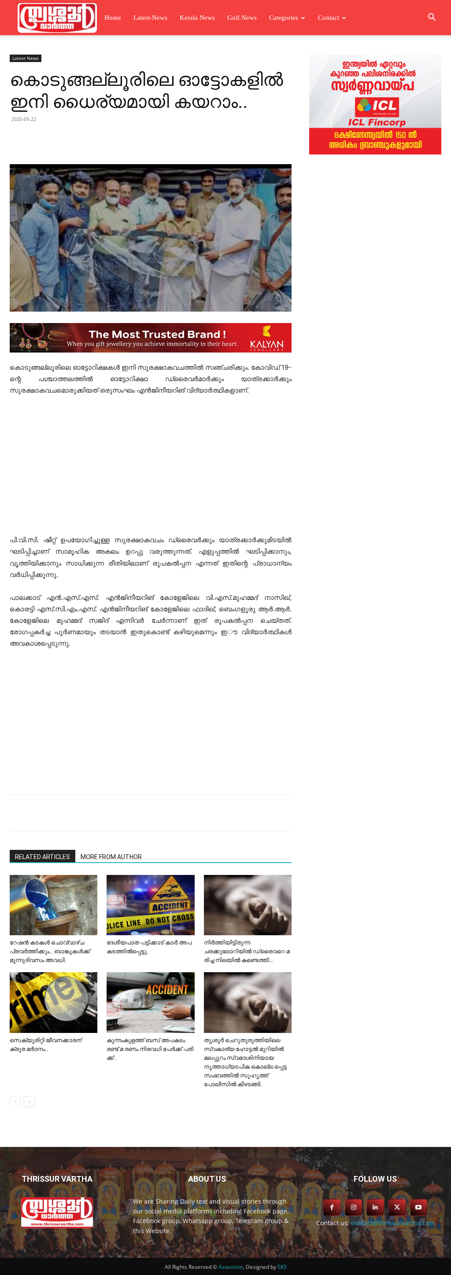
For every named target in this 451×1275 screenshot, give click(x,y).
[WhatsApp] (151, 139)
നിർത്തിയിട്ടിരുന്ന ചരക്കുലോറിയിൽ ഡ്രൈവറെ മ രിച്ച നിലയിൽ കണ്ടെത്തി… (247, 951)
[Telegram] (131, 139)
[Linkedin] (111, 139)
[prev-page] (15, 1101)
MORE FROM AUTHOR (111, 856)
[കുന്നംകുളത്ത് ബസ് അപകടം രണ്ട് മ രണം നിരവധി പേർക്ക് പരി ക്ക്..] (150, 1002)
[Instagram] (353, 1207)
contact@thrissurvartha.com (393, 1223)
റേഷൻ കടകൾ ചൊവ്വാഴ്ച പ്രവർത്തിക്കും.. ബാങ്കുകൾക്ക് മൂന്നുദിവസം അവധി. (50, 951)
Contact (328, 17)
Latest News (25, 58)
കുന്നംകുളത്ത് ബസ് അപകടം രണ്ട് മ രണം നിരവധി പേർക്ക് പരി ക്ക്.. (150, 1049)
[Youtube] (418, 1207)
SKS (282, 1267)
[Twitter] (91, 139)
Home (112, 17)
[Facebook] (70, 139)
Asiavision (230, 1267)
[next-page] (29, 1101)
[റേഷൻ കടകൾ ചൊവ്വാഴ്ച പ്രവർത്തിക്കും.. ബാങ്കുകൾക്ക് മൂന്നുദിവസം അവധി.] (53, 905)
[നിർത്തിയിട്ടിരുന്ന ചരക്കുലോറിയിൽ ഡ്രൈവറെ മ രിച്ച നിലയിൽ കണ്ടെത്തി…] (248, 905)
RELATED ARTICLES (42, 856)
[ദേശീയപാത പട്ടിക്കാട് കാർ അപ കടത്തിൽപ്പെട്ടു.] (150, 905)
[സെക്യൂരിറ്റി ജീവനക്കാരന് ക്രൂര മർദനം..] (53, 1002)
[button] (431, 18)
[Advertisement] (151, 469)
